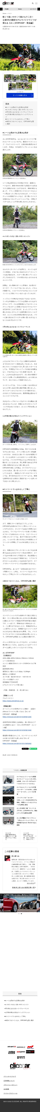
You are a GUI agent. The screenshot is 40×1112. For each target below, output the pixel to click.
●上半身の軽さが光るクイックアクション (19, 115)
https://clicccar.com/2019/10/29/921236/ (17, 717)
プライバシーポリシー (10, 1085)
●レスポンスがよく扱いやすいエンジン (19, 109)
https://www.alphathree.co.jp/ (13, 701)
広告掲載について (9, 1081)
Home (20, 9)
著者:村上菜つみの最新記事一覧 (23, 887)
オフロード (14, 755)
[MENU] (36, 3)
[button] (38, 9)
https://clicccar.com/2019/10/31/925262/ (17, 743)
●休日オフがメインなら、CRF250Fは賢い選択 (19, 122)
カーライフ (33, 9)
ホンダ (4, 755)
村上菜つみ (6, 29)
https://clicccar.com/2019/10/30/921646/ (17, 730)
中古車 (6, 9)
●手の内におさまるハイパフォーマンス (19, 112)
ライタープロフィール (10, 1093)
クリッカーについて (10, 1076)
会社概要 (6, 1089)
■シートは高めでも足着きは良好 (16, 107)
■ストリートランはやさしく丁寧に (17, 119)
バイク (10, 13)
